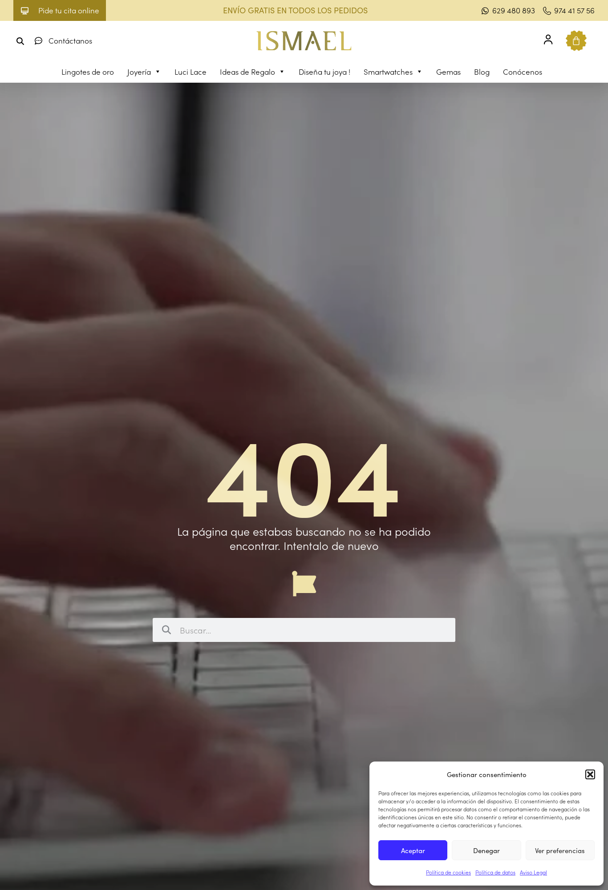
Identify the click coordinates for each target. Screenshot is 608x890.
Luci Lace (190, 71)
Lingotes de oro (87, 71)
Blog (482, 71)
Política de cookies (448, 872)
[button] (590, 774)
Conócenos (522, 71)
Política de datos (495, 872)
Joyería (139, 71)
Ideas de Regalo (247, 71)
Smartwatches (388, 71)
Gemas (448, 71)
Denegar (486, 850)
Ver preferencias (560, 850)
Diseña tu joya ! (324, 71)
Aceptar (413, 850)
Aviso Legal (533, 872)
